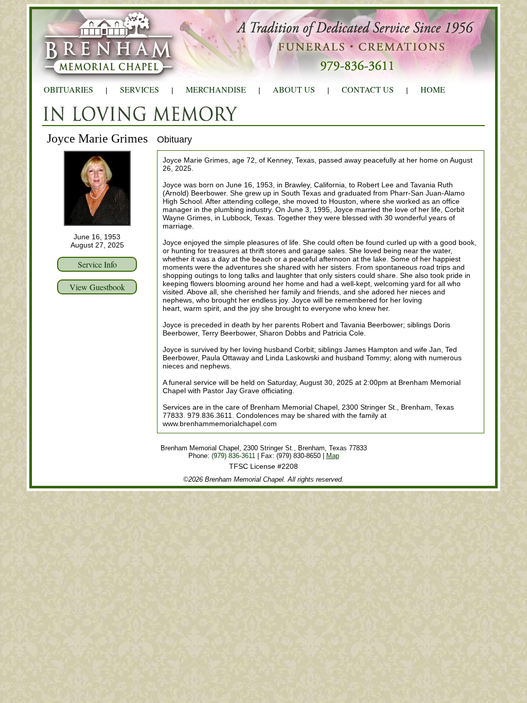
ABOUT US (294, 89)
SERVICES (139, 89)
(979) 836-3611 (233, 456)
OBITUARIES (68, 89)
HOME (432, 89)
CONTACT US (368, 89)
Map (332, 456)
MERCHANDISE (216, 89)
